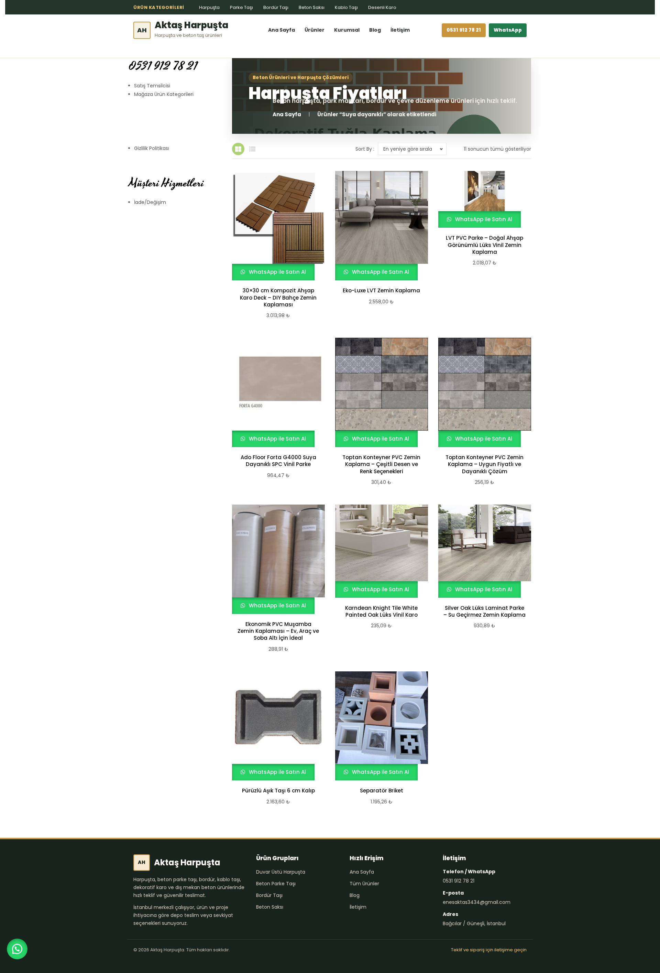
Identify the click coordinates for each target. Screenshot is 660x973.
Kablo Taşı (346, 7)
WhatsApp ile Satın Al (277, 271)
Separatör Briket (381, 790)
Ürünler (314, 29)
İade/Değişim (150, 202)
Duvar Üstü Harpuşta (280, 871)
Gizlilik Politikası (151, 148)
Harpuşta (209, 7)
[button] (17, 949)
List (252, 149)
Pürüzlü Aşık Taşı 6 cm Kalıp (278, 790)
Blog (375, 29)
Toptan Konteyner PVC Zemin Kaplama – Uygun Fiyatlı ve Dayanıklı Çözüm (485, 464)
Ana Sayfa (281, 29)
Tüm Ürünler (364, 883)
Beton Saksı (311, 7)
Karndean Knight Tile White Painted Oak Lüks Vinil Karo (381, 611)
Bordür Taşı (275, 7)
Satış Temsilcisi (152, 85)
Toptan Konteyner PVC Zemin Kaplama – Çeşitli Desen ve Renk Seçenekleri (381, 464)
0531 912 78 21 (464, 29)
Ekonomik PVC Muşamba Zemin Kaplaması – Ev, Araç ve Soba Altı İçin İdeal (278, 631)
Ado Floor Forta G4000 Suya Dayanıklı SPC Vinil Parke (278, 461)
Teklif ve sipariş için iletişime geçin (489, 950)
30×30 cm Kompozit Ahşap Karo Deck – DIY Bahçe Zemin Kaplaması (278, 297)
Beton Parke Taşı (276, 883)
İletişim (400, 29)
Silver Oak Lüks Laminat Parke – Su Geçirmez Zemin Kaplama (484, 611)
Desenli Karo (382, 7)
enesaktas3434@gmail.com (476, 902)
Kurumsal (347, 29)
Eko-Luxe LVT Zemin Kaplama (381, 290)
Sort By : (364, 148)
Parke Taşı (241, 7)
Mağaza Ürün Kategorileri (164, 94)
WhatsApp (508, 29)
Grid (238, 149)
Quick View (275, 226)
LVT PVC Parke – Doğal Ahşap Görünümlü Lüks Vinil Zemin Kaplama (484, 245)
